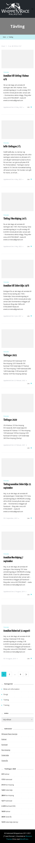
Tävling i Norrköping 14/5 (14, 218)
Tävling (6, 72)
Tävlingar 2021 (10, 355)
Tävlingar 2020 (10, 420)
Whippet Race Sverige (9, 734)
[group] (17, 798)
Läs (28, 107)
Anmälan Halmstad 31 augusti (16, 630)
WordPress (24, 839)
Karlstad (4, 745)
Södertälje (5, 755)
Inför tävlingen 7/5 (12, 146)
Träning (6, 705)
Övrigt (5, 694)
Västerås (4, 761)
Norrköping (5, 750)
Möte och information (11, 689)
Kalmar (4, 739)
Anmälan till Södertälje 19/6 (16, 285)
